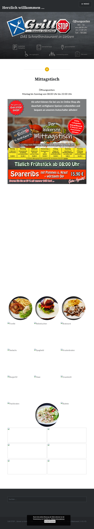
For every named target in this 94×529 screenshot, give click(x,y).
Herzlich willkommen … (23, 7)
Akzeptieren (49, 521)
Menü (86, 4)
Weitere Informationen (58, 519)
